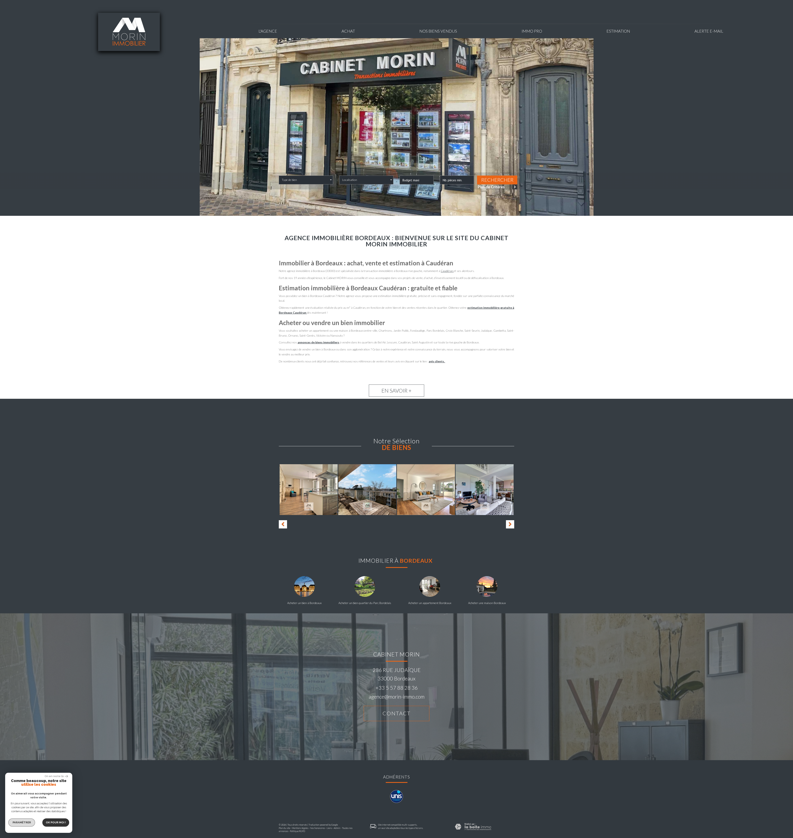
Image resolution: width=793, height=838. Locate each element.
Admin (337, 828)
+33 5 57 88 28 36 (396, 688)
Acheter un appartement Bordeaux (429, 603)
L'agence (268, 31)
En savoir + (396, 390)
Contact (396, 713)
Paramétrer (22, 822)
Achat (348, 31)
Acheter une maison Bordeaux (487, 603)
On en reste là (54, 776)
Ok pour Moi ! (56, 822)
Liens (329, 828)
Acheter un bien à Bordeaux (304, 603)
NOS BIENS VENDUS (438, 31)
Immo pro (532, 31)
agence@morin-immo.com (397, 696)
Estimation (618, 31)
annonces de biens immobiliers (318, 342)
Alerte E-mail (708, 31)
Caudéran (447, 271)
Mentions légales (300, 828)
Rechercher (497, 180)
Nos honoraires (317, 828)
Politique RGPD (297, 831)
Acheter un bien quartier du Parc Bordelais (364, 603)
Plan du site (284, 828)
